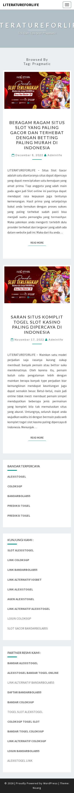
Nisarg (37, 788)
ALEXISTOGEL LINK (19, 761)
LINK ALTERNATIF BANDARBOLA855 (30, 682)
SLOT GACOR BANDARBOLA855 (27, 628)
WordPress (50, 783)
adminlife (55, 155)
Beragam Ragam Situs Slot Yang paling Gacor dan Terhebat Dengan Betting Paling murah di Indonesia (37, 135)
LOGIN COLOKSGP (19, 618)
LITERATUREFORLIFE (21, 4)
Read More (38, 242)
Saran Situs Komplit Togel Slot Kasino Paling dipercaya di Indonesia (37, 324)
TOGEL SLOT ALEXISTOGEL (25, 712)
